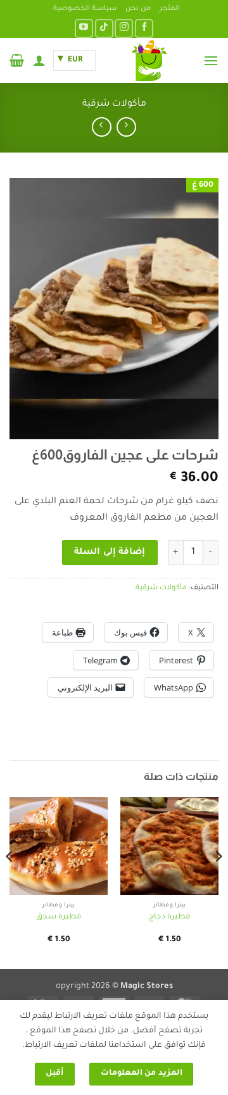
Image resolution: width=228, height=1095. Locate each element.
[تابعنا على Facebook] (144, 28)
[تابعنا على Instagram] (124, 28)
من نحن (138, 9)
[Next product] (126, 127)
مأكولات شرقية (114, 104)
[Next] (10, 882)
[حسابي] (39, 60)
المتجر (170, 9)
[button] (210, 60)
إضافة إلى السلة (109, 553)
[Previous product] (101, 127)
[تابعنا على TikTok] (104, 28)
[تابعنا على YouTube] (84, 28)
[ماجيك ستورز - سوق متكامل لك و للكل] (149, 60)
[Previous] (217, 882)
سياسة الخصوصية (85, 9)
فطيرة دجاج (169, 917)
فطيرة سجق (58, 917)
